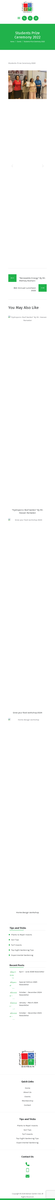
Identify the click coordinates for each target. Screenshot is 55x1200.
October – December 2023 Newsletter (30, 1014)
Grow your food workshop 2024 (27, 712)
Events (19, 42)
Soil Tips (15, 940)
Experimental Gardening (22, 955)
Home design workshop (27, 912)
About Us (27, 1092)
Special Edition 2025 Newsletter (28, 983)
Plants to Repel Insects (21, 935)
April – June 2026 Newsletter (31, 972)
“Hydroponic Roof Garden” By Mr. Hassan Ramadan (27, 511)
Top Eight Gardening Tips (22, 950)
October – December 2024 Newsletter (30, 993)
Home (12, 42)
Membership (27, 1101)
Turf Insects (16, 945)
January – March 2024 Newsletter (28, 1003)
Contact (27, 1105)
